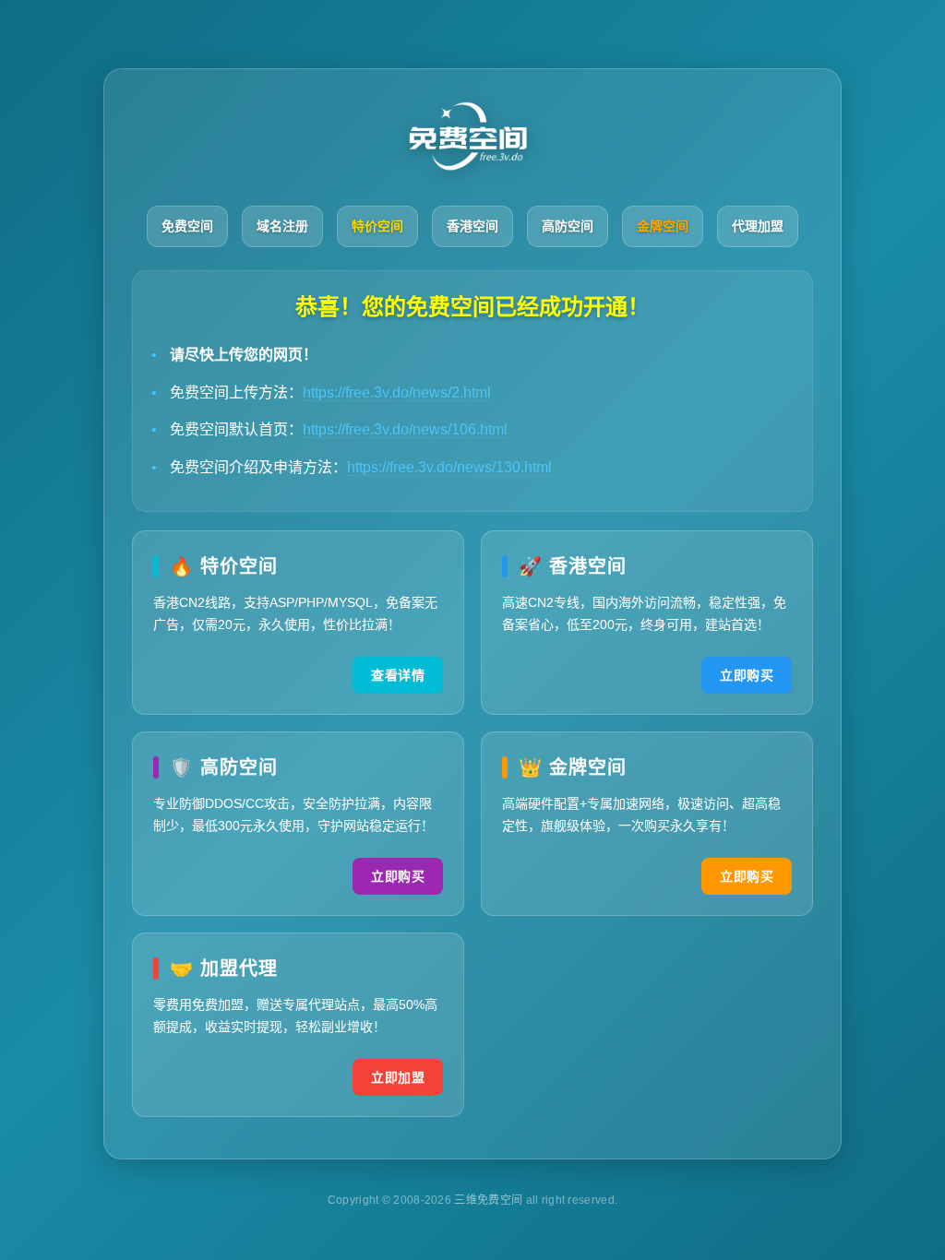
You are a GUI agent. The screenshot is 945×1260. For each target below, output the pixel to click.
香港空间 (472, 226)
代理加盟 (758, 226)
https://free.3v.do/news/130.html (449, 467)
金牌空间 (662, 226)
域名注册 (282, 226)
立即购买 (746, 675)
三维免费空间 (489, 1200)
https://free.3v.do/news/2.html (397, 392)
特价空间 (377, 226)
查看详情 (398, 675)
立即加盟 (398, 1077)
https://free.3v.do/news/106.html (405, 429)
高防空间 (567, 226)
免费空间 (187, 226)
